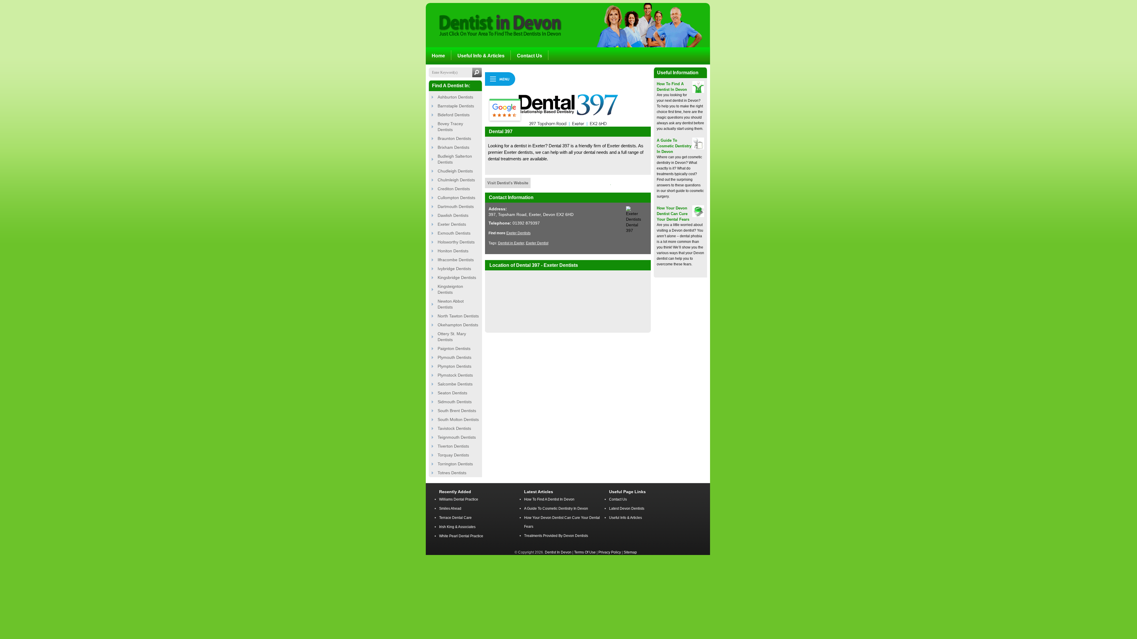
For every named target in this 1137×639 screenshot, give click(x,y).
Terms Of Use (585, 552)
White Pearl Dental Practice (461, 536)
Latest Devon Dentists (626, 508)
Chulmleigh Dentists (456, 180)
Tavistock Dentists (454, 428)
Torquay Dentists (453, 455)
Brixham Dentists (453, 147)
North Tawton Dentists (458, 316)
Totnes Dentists (452, 472)
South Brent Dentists (457, 410)
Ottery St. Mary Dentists (452, 336)
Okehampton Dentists (458, 324)
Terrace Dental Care (455, 518)
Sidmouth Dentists (455, 401)
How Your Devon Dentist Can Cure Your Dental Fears (673, 214)
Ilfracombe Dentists (456, 259)
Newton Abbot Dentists (451, 304)
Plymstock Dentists (455, 375)
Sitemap (630, 552)
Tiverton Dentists (453, 446)
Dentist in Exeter (511, 243)
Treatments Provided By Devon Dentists (556, 536)
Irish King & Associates (457, 527)
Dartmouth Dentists (456, 206)
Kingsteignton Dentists (450, 289)
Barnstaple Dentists (456, 106)
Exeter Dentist (537, 243)
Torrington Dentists (455, 464)
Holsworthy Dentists (456, 242)
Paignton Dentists (454, 348)
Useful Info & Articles (625, 518)
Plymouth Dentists (454, 357)
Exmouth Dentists (454, 233)
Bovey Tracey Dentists (450, 126)
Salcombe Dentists (455, 384)
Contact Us (618, 499)
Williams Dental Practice (458, 499)
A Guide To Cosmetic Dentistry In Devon (674, 146)
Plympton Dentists (454, 366)
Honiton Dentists (453, 250)
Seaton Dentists (452, 392)
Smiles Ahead (450, 508)
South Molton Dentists (458, 419)
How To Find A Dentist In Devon (549, 499)
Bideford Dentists (454, 114)
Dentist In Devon (558, 552)
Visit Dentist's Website (507, 183)
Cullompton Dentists (456, 197)
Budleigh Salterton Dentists (455, 159)
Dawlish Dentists (453, 215)
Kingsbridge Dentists (457, 277)
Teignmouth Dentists (457, 437)
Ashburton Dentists (455, 97)
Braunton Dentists (454, 138)
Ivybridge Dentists (454, 268)
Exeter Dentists (452, 224)
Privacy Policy (609, 552)
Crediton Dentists (454, 188)
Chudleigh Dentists (455, 171)
